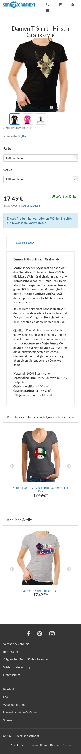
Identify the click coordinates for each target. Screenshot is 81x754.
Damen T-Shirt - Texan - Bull (40, 590)
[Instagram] (52, 633)
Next (69, 466)
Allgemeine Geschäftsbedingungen (26, 659)
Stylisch (23, 136)
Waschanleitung (14, 704)
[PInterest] (39, 633)
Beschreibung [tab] (24, 242)
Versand (67, 745)
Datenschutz (11, 675)
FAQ (6, 697)
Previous (12, 466)
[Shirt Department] (19, 4)
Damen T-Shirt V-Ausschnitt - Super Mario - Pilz (40, 489)
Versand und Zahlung (29, 205)
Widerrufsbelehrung (17, 667)
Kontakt (8, 689)
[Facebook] (28, 633)
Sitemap (8, 720)
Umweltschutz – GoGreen (20, 712)
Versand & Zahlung (16, 644)
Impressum (10, 651)
